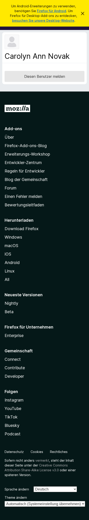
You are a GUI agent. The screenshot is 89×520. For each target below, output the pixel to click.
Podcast (13, 433)
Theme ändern (16, 497)
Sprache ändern (17, 489)
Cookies (37, 452)
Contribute (15, 367)
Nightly (11, 303)
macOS (11, 245)
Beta (9, 311)
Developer (14, 376)
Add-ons (13, 128)
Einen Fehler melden (23, 196)
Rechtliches (59, 452)
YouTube (13, 408)
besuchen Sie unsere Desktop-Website (43, 20)
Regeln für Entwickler (25, 171)
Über (9, 137)
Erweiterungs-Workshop (27, 154)
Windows (13, 237)
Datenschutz (14, 452)
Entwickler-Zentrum (23, 162)
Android (12, 262)
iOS (8, 254)
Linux (10, 271)
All (7, 279)
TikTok (11, 417)
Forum (10, 188)
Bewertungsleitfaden (24, 204)
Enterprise (14, 335)
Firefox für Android (51, 11)
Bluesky (12, 425)
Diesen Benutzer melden (44, 76)
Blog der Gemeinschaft (26, 179)
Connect (13, 359)
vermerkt (42, 460)
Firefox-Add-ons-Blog (26, 145)
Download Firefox (22, 228)
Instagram (14, 400)
